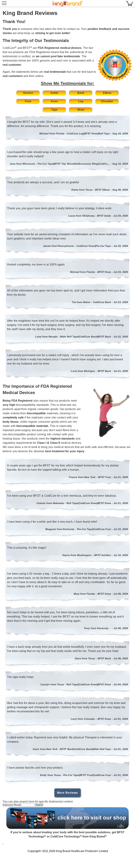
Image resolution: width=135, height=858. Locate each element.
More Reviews (67, 792)
